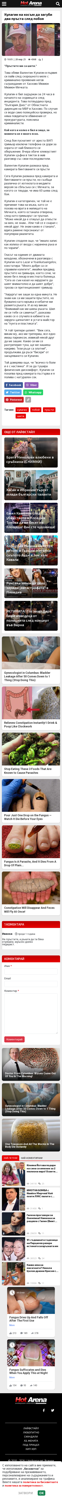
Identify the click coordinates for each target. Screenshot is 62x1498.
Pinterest (16, 399)
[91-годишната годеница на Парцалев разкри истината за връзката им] (13, 1248)
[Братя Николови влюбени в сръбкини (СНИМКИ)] (31, 452)
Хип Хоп (31, 1448)
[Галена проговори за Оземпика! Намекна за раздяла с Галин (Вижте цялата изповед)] (13, 1224)
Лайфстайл (31, 1428)
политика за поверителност (24, 1485)
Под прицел (31, 1444)
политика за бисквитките (40, 1482)
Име (8, 966)
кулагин (22, 409)
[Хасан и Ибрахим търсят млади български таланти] (31, 485)
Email (7, 978)
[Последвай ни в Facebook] (43, 1410)
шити (20, 416)
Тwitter (15, 392)
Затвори (25, 1493)
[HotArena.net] (31, 1401)
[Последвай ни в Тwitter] (52, 1410)
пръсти (49, 409)
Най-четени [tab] (10, 1158)
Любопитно (31, 1432)
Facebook (15, 385)
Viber (33, 385)
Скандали (31, 1436)
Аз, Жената (31, 1440)
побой (36, 409)
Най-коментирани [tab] (31, 1158)
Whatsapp (35, 392)
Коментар (11, 991)
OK (41, 1493)
